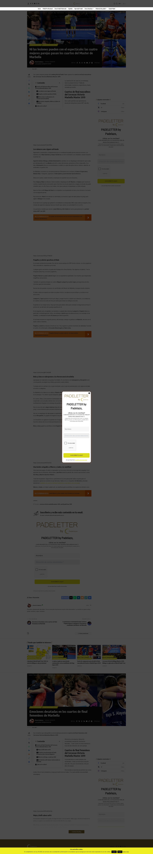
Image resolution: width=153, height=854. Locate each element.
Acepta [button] (114, 851)
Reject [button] (119, 851)
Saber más (126, 851)
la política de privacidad (81, 460)
